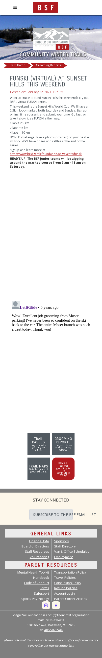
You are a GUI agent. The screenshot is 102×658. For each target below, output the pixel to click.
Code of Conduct (36, 583)
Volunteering (39, 557)
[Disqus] (51, 233)
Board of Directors (35, 546)
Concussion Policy (67, 583)
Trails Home (17, 65)
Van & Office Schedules (71, 551)
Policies (65, 588)
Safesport (41, 593)
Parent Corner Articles (70, 598)
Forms (44, 588)
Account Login (64, 593)
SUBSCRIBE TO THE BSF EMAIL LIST (53, 514)
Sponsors (61, 541)
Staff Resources (37, 551)
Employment (63, 557)
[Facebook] (56, 605)
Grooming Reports (48, 65)
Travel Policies (65, 577)
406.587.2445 (53, 630)
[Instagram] (46, 605)
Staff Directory (65, 546)
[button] (15, 7)
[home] (44, 6)
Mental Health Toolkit (33, 572)
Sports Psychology (35, 598)
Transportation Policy (70, 572)
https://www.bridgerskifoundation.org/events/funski (46, 154)
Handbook (41, 577)
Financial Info (39, 541)
